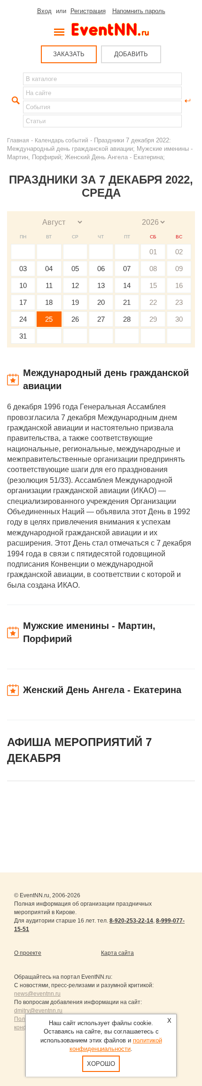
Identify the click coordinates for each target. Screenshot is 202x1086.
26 (75, 319)
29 (153, 319)
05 (75, 269)
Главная (18, 140)
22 (153, 302)
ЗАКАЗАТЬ (69, 54)
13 (101, 285)
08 (153, 269)
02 (179, 252)
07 (127, 269)
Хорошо (101, 1063)
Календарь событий (61, 140)
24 (23, 319)
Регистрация (88, 11)
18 (49, 302)
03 (23, 269)
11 (49, 285)
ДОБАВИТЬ (131, 54)
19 (75, 302)
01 (153, 252)
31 (23, 336)
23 (179, 302)
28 (127, 319)
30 (179, 319)
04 (49, 269)
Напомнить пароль (138, 11)
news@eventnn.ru (37, 993)
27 (101, 319)
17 (23, 302)
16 (179, 285)
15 (153, 285)
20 (101, 302)
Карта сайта (117, 953)
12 (75, 285)
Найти (14, 101)
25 (49, 319)
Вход (44, 11)
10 (23, 285)
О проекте (27, 953)
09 (179, 269)
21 (127, 302)
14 (127, 285)
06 (101, 269)
